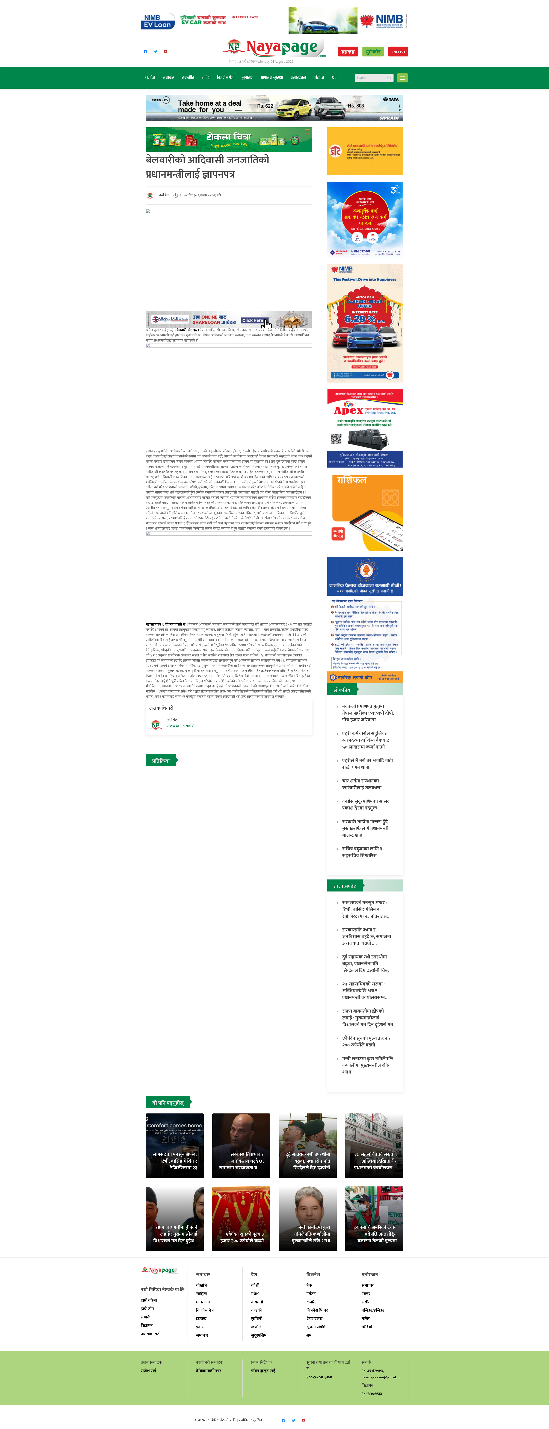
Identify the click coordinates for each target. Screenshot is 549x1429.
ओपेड (205, 77)
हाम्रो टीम (147, 1308)
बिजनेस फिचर (317, 1310)
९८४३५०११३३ (372, 1393)
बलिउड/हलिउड (373, 1310)
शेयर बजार (314, 1318)
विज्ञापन (147, 1325)
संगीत (366, 1302)
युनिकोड (373, 52)
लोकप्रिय (342, 690)
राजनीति (188, 77)
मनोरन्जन (298, 77)
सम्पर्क (145, 1317)
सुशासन (247, 77)
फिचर (366, 1293)
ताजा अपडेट (345, 886)
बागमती (257, 1302)
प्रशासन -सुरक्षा (272, 77)
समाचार (168, 77)
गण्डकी (256, 1310)
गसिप (366, 1318)
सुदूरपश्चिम (258, 1335)
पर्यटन (311, 1293)
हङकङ (348, 52)
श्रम (308, 1335)
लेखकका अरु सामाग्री (181, 726)
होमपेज (150, 77)
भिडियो (367, 1327)
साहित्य (201, 1293)
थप (334, 77)
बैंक (309, 1285)
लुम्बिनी (256, 1318)
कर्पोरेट (311, 1302)
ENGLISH (398, 52)
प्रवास (200, 1327)
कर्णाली (256, 1327)
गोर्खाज (319, 77)
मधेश (255, 1293)
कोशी (255, 1285)
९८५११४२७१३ (372, 1370)
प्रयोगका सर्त (150, 1333)
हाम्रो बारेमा (149, 1300)
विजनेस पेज (225, 77)
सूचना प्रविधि (316, 1327)
